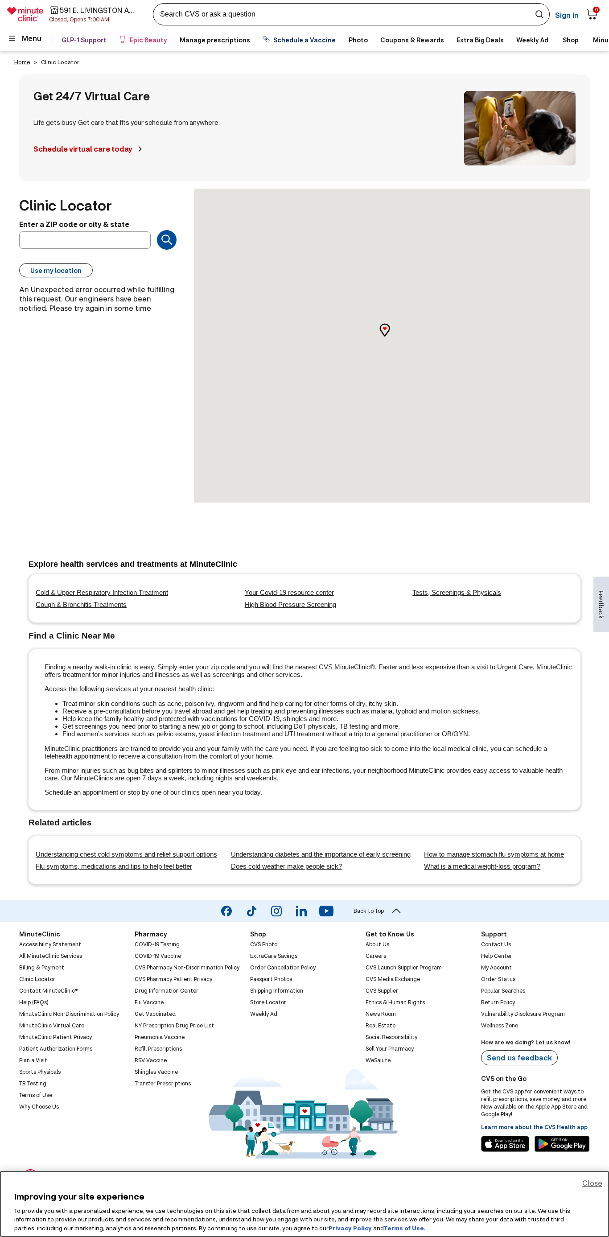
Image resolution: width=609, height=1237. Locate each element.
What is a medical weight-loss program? (482, 866)
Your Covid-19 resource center (289, 592)
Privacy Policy (350, 1227)
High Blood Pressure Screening (290, 604)
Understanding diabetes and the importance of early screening (321, 854)
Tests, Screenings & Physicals (456, 592)
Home (22, 62)
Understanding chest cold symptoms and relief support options (126, 854)
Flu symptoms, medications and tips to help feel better (114, 866)
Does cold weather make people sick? (286, 866)
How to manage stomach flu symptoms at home (494, 854)
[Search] (167, 240)
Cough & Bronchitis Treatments (81, 604)
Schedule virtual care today (82, 148)
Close (592, 1183)
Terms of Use (404, 1227)
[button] (392, 338)
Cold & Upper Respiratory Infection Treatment (102, 592)
